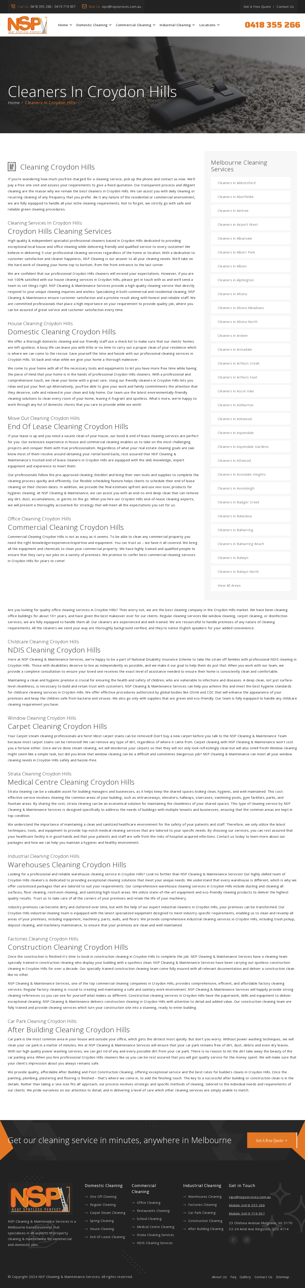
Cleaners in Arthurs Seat (237, 377)
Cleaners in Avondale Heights (242, 474)
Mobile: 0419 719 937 (247, 1213)
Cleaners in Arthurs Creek (238, 363)
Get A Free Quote (257, 6)
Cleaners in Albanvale (235, 238)
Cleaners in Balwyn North (238, 571)
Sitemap (282, 1277)
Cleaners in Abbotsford (236, 182)
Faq (233, 1277)
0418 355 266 (40, 6)
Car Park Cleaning (201, 1213)
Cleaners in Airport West (238, 224)
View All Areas (229, 585)
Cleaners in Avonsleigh (236, 488)
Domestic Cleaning (91, 25)
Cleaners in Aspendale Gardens (243, 446)
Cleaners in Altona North (237, 321)
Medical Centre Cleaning (155, 1227)
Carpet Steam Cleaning (107, 1213)
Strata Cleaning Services (155, 1235)
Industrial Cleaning (175, 25)
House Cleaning (102, 1229)
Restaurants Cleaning (153, 1211)
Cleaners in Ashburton (236, 405)
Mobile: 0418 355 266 (247, 1205)
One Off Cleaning (103, 1196)
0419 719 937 (64, 6)
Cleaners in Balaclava (235, 516)
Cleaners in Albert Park (236, 252)
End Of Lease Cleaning (107, 1237)
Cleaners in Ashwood (235, 418)
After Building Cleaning (205, 1229)
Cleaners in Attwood (234, 460)
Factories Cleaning (202, 1204)
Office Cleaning (148, 1202)
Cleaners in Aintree (233, 210)
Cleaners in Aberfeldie (236, 196)
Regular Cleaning (103, 1204)
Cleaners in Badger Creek (238, 502)
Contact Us (285, 6)
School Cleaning (149, 1219)
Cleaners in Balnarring (235, 530)
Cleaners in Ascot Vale (236, 391)
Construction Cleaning (205, 1221)
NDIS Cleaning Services (155, 1243)
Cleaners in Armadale (235, 349)
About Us (219, 1277)
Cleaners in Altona (232, 294)
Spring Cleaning (102, 1221)
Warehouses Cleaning (204, 1196)
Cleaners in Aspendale (236, 432)
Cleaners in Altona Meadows (241, 307)
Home (63, 25)
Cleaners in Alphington (236, 280)
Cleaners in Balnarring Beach (241, 543)
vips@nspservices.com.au (121, 6)
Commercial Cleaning (133, 25)
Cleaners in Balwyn (233, 557)
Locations (207, 25)
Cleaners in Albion (232, 266)
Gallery (245, 1277)
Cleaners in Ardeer (233, 335)
